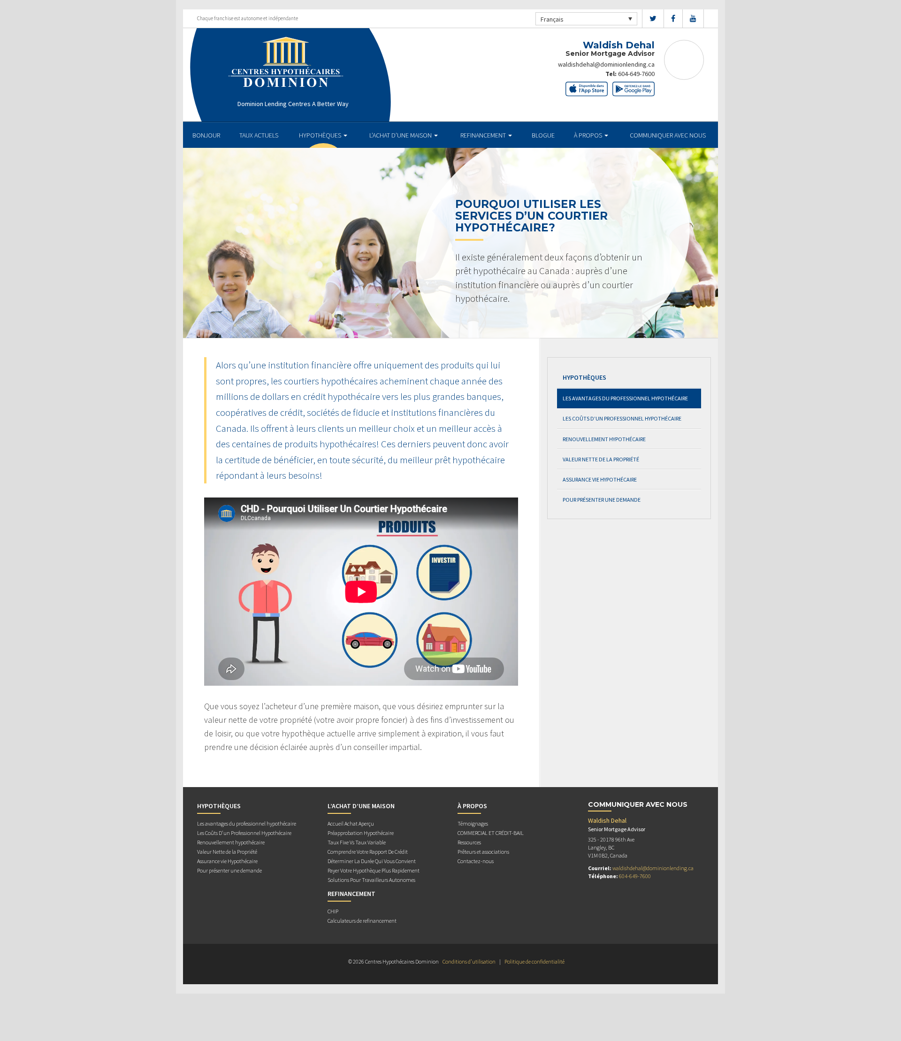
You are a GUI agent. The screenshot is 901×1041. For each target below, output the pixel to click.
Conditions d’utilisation (469, 961)
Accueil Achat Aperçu (351, 823)
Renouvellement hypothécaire (604, 439)
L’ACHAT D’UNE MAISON (401, 135)
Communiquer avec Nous (668, 135)
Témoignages (473, 823)
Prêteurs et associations (483, 851)
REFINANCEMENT (483, 135)
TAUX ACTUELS (258, 135)
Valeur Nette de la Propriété (601, 459)
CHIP (333, 911)
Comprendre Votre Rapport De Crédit (368, 851)
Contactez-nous (476, 861)
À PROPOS (588, 135)
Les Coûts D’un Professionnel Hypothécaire (622, 418)
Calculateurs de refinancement (362, 920)
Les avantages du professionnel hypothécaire (625, 398)
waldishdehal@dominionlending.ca (606, 64)
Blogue (543, 135)
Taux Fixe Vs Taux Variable (357, 842)
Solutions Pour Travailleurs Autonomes (371, 879)
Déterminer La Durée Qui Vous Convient (372, 861)
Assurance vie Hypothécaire (600, 479)
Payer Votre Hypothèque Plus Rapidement (374, 870)
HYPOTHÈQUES (321, 135)
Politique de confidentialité (534, 961)
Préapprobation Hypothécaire (361, 832)
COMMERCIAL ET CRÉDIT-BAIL (491, 832)
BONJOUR (206, 135)
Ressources (469, 842)
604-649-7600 (636, 73)
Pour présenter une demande (602, 499)
